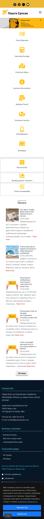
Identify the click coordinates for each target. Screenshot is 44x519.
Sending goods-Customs (22, 180)
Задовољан (9, 478)
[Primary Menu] (40, 12)
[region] (22, 500)
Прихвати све (22, 507)
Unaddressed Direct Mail (12, 442)
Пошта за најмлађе (22, 191)
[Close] (41, 484)
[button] (22, 373)
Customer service (22, 120)
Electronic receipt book (12, 438)
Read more (10, 271)
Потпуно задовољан (12, 474)
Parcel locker (22, 167)
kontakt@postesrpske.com (18, 420)
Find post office (22, 72)
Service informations (22, 88)
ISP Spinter (7, 455)
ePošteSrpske (22, 134)
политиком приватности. (28, 502)
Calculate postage (22, 56)
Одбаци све (22, 514)
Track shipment (22, 40)
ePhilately (22, 151)
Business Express (10, 435)
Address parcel (22, 104)
